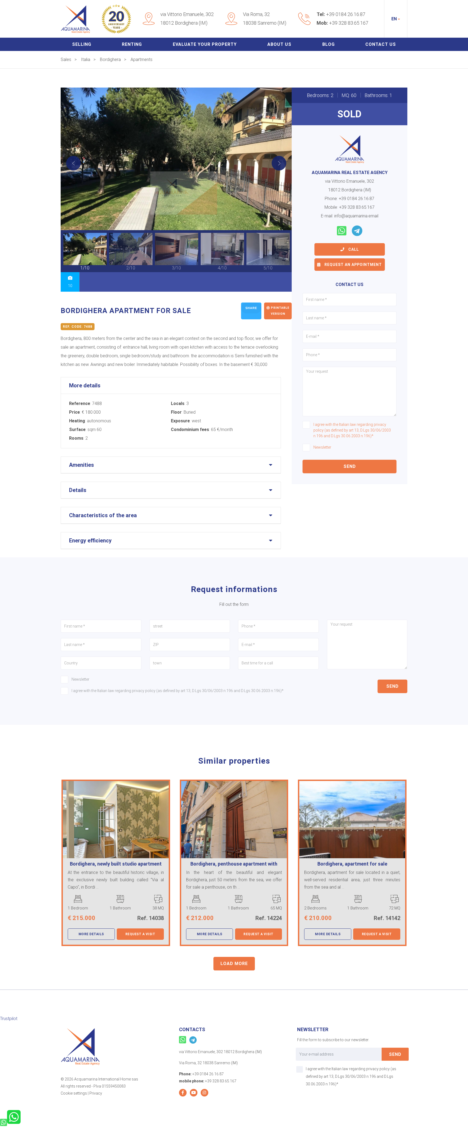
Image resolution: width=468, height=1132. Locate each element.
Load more (234, 963)
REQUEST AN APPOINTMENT (352, 264)
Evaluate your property (205, 44)
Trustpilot (8, 1018)
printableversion (279, 311)
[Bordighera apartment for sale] (176, 159)
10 (70, 286)
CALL (353, 249)
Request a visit (140, 934)
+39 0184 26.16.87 (345, 14)
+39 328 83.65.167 (348, 23)
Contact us (380, 44)
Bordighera (110, 59)
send (349, 466)
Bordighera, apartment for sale (352, 864)
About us (279, 44)
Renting (132, 44)
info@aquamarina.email (356, 215)
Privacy (95, 1093)
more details (91, 934)
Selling (81, 44)
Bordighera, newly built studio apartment (116, 864)
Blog (328, 44)
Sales (66, 59)
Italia (85, 59)
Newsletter (322, 447)
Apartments (141, 59)
